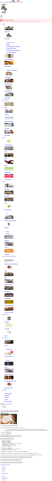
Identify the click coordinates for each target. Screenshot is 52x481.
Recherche (8, 2)
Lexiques (6, 399)
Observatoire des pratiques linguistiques (13, 50)
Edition (5, 277)
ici (40, 21)
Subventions (6, 227)
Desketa (5, 151)
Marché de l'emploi (7, 209)
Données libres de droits (8, 387)
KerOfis (5, 367)
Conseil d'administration (8, 59)
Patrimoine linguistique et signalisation (13, 46)
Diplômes (6, 165)
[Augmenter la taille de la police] (2, 413)
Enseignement (6, 395)
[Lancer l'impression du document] (5, 413)
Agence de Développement (11, 52)
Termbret (8, 44)
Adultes (5, 158)
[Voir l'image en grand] (9, 423)
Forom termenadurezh (8, 356)
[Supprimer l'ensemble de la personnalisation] (4, 413)
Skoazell (7, 233)
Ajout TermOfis (9, 349)
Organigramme (7, 31)
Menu (1, 2)
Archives (8, 360)
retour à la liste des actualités (4, 464)
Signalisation (6, 240)
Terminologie (6, 254)
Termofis (6, 345)
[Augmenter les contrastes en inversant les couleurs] (3, 413)
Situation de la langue (8, 393)
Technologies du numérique (11, 48)
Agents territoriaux (7, 179)
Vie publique (6, 397)
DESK (7, 231)
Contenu (4, 2)
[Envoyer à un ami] (7, 413)
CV (7, 213)
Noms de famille (7, 135)
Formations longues (7, 172)
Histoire (5, 107)
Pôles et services (7, 38)
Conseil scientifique (7, 66)
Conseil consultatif (7, 77)
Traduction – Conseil (10, 42)
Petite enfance (6, 189)
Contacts (6, 335)
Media (5, 270)
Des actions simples (7, 298)
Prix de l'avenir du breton (8, 312)
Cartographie (6, 328)
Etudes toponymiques (8, 401)
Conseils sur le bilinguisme (9, 305)
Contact (21, 2)
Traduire (6, 247)
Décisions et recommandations (11, 70)
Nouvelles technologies (8, 284)
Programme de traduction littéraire (10, 220)
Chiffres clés (6, 114)
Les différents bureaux (8, 84)
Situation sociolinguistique (8, 121)
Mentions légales (5, 473)
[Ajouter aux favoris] (8, 413)
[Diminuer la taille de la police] (1, 413)
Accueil (3, 406)
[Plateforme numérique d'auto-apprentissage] (8, 149)
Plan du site (4, 479)
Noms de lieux (6, 128)
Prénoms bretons (7, 291)
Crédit (3, 471)
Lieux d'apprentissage (8, 144)
